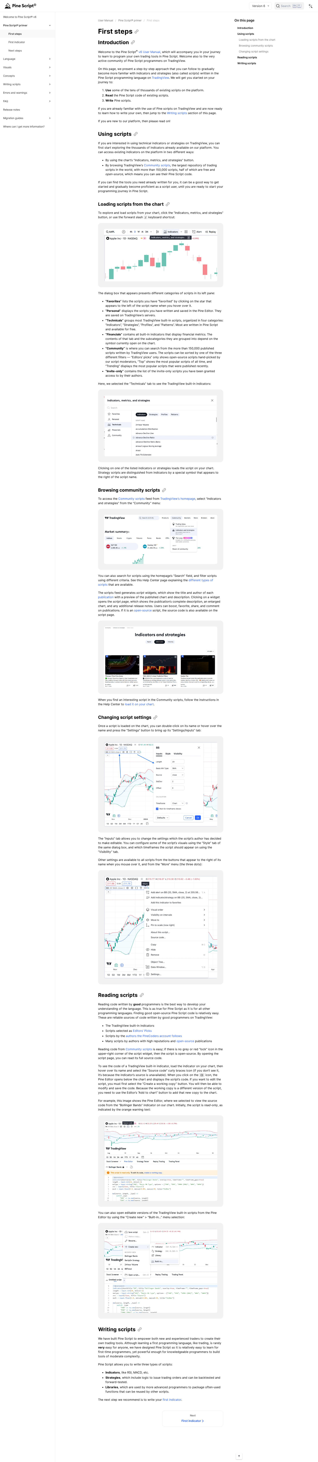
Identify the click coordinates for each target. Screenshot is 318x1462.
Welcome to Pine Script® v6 (19, 16)
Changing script (124, 717)
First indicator (16, 42)
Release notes (11, 109)
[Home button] (21, 6)
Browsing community (129, 490)
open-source (143, 610)
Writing (117, 1329)
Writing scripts (177, 113)
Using (115, 134)
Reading (118, 995)
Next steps (15, 50)
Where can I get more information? (24, 126)
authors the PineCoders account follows (154, 1036)
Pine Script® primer (130, 20)
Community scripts (157, 165)
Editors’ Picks (142, 1031)
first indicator (172, 1399)
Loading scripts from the (131, 204)
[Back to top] (239, 1456)
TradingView (160, 77)
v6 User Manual (149, 52)
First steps (15, 33)
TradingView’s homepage (177, 498)
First (115, 31)
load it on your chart (139, 704)
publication (106, 597)
